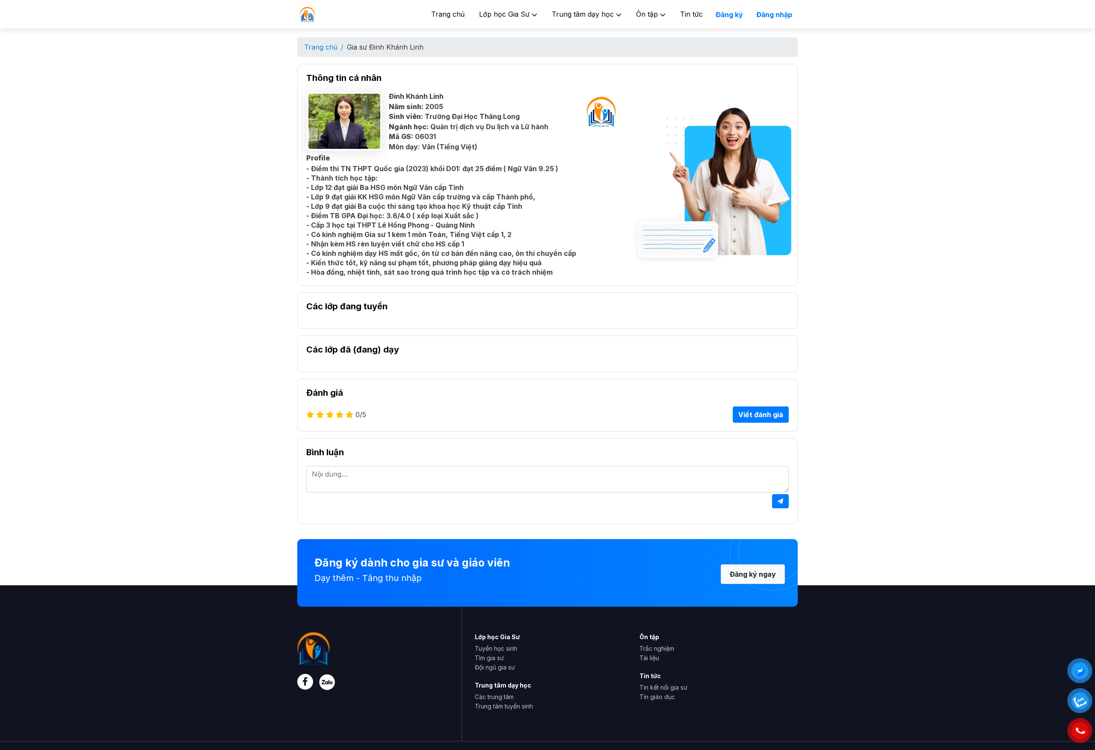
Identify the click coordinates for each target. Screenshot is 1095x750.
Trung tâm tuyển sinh (504, 706)
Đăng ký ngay (753, 574)
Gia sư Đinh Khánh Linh (385, 47)
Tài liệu (649, 657)
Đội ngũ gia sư (495, 667)
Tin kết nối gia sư (663, 687)
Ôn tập (648, 14)
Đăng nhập (774, 14)
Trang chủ (448, 14)
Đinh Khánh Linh (416, 96)
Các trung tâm (494, 696)
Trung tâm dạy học (584, 14)
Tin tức (691, 14)
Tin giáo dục (657, 696)
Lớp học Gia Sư (505, 14)
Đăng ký (729, 14)
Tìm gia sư (489, 657)
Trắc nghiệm (656, 648)
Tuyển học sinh (496, 648)
